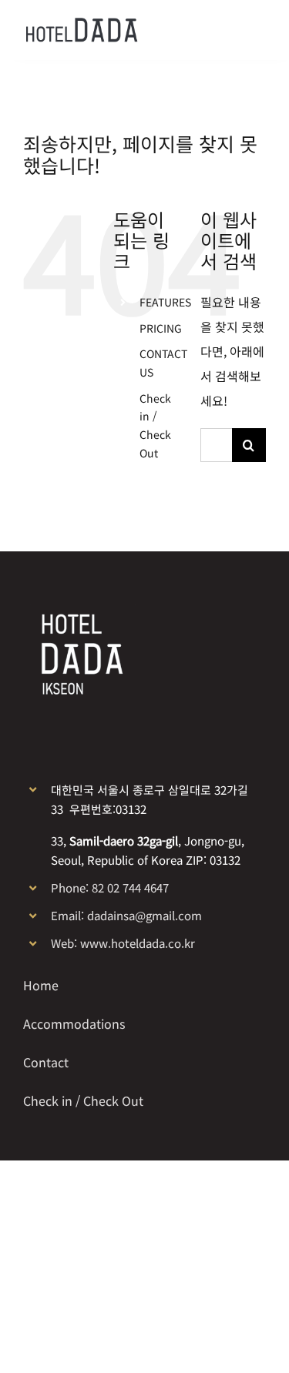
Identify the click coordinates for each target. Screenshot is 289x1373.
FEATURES (165, 302)
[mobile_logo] (81, 24)
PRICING (160, 328)
